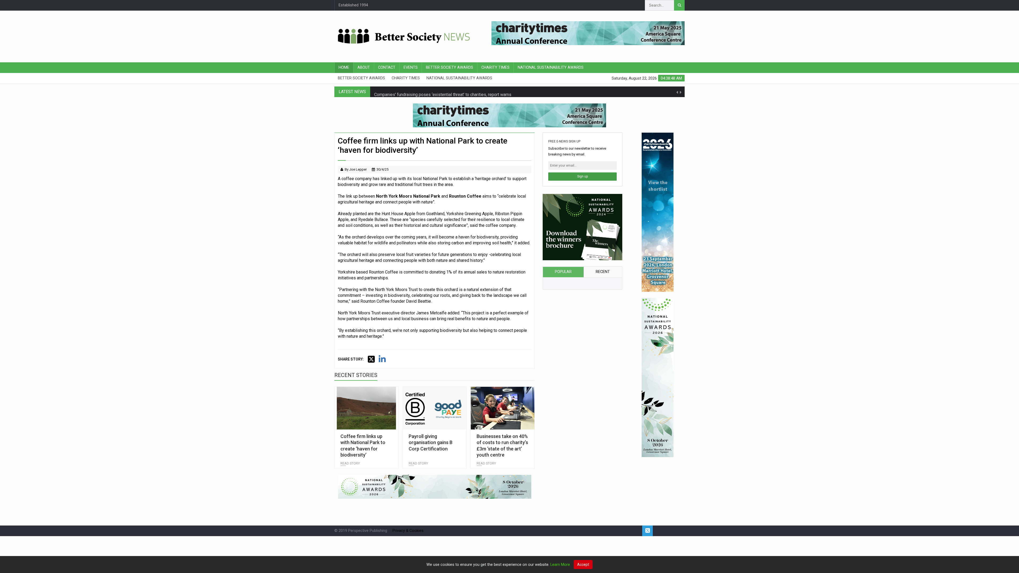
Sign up (582, 176)
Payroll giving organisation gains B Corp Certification (430, 442)
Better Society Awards (449, 67)
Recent (603, 272)
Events (411, 67)
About (363, 67)
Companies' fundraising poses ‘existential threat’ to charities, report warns (442, 91)
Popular (563, 272)
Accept (583, 564)
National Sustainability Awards (551, 67)
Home (344, 67)
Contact (386, 67)
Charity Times (495, 67)
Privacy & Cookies (408, 530)
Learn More (560, 564)
